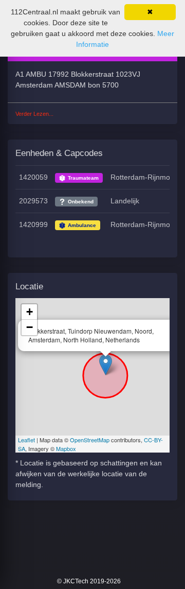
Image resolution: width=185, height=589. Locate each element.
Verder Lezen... (34, 114)
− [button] (29, 327)
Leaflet (26, 440)
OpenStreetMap (89, 440)
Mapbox (66, 448)
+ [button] (29, 311)
